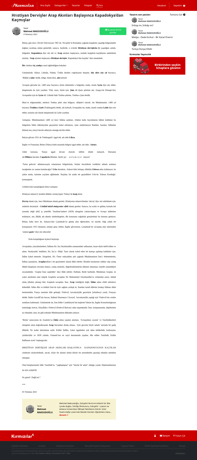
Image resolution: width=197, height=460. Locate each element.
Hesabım (161, 5)
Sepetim (178, 5)
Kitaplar (88, 5)
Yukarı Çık (180, 435)
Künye (182, 445)
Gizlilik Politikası (20, 445)
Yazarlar (76, 5)
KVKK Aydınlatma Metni (156, 445)
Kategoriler (60, 5)
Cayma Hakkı (127, 445)
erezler (42, 445)
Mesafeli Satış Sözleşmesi (98, 445)
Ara (101, 5)
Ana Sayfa (45, 5)
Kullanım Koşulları (65, 445)
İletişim (166, 435)
